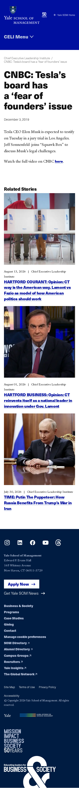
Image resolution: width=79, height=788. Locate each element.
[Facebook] (32, 544)
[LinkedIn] (20, 544)
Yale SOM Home (66, 15)
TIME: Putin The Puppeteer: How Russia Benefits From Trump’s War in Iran (38, 502)
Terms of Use (27, 687)
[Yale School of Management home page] (22, 15)
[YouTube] (45, 544)
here (59, 161)
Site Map (9, 687)
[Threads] (58, 544)
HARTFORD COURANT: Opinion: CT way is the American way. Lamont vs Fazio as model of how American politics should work (37, 290)
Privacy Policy (47, 687)
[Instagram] (7, 544)
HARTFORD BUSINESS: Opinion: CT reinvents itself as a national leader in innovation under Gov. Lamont (38, 400)
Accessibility (11, 695)
